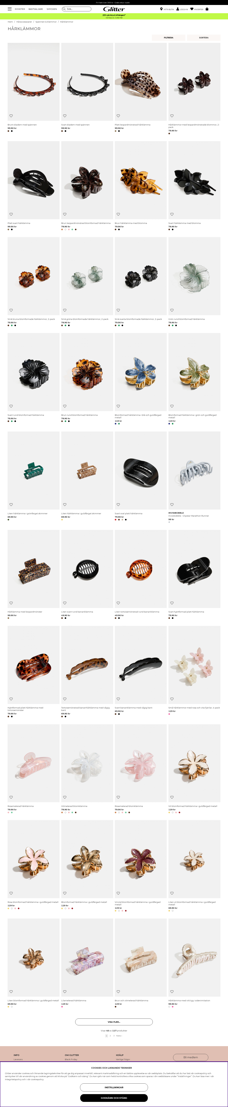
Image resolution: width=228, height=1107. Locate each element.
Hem (10, 22)
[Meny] (10, 9)
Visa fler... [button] (114, 1022)
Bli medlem (190, 1057)
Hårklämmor (66, 22)
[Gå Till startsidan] (114, 9)
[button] (183, 9)
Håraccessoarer (24, 22)
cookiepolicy (37, 1079)
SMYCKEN (52, 9)
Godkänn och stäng (114, 1098)
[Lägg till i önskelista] (11, 116)
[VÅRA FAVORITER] (204, 38)
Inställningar (114, 1087)
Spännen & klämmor (46, 22)
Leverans (18, 1059)
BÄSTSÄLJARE (36, 9)
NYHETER (20, 9)
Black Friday (71, 1059)
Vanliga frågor (123, 1059)
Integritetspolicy (13, 1079)
